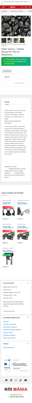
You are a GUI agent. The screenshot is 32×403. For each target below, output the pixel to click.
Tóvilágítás (20, 200)
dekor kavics (8, 175)
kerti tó (7, 177)
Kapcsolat (6, 321)
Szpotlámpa (26, 200)
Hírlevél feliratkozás (8, 347)
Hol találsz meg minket (9, 324)
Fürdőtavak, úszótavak (16, 11)
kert (14, 175)
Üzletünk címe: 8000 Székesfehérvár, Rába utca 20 (15, 2)
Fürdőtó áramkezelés (8, 249)
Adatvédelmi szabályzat (10, 327)
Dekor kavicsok (5, 44)
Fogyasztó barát (7, 332)
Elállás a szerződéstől (9, 338)
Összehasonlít (7, 71)
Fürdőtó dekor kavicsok (16, 44)
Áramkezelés (6, 248)
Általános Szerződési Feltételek (12, 329)
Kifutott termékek (7, 200)
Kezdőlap (4, 11)
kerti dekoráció (20, 175)
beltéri (22, 173)
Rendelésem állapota (9, 335)
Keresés (22, 7)
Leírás (7, 102)
